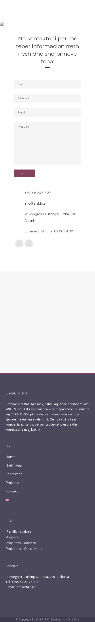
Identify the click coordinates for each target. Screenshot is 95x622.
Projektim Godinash (21, 543)
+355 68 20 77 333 (24, 582)
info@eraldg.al (26, 587)
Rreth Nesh (14, 465)
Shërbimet (14, 474)
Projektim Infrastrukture (24, 549)
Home (10, 457)
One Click (73, 619)
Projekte (12, 483)
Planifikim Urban (18, 531)
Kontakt (12, 491)
